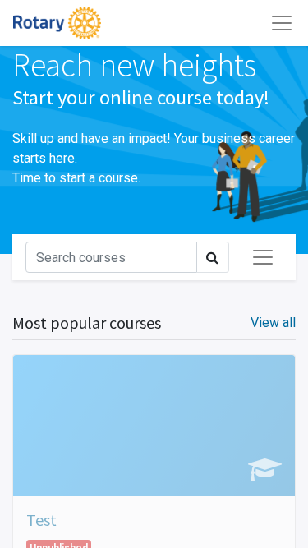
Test (41, 519)
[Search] (212, 257)
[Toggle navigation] (263, 257)
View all (273, 322)
